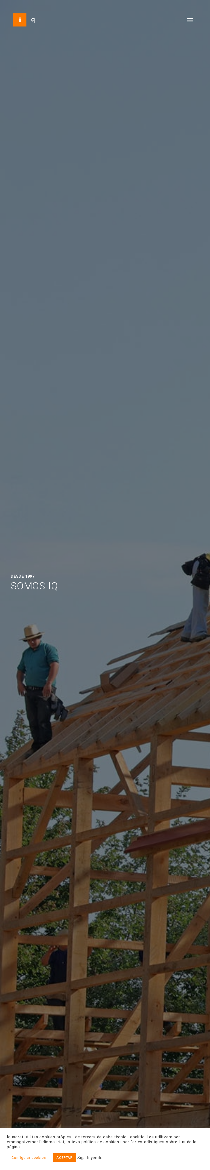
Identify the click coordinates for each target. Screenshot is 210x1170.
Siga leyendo (90, 1157)
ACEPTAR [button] (64, 1158)
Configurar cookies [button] (28, 1158)
